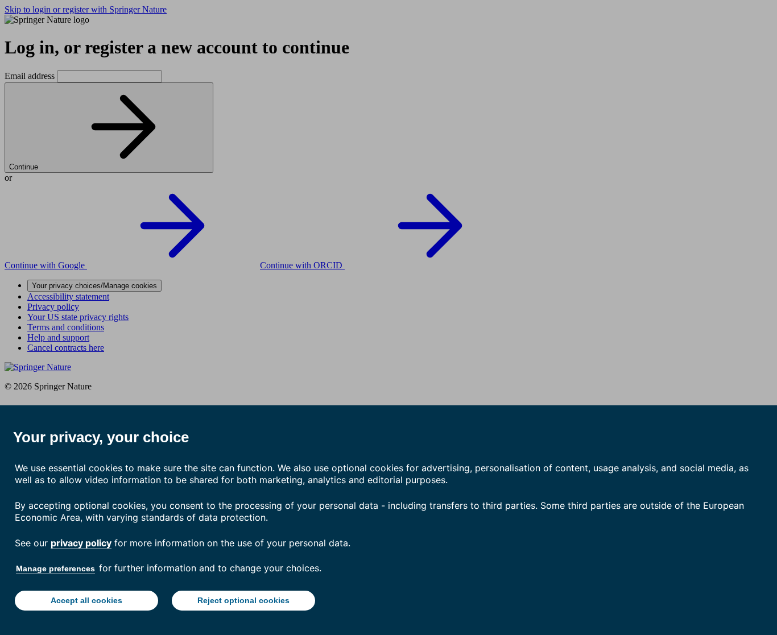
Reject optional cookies (243, 600)
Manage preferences (55, 568)
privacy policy (81, 543)
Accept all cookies (86, 600)
